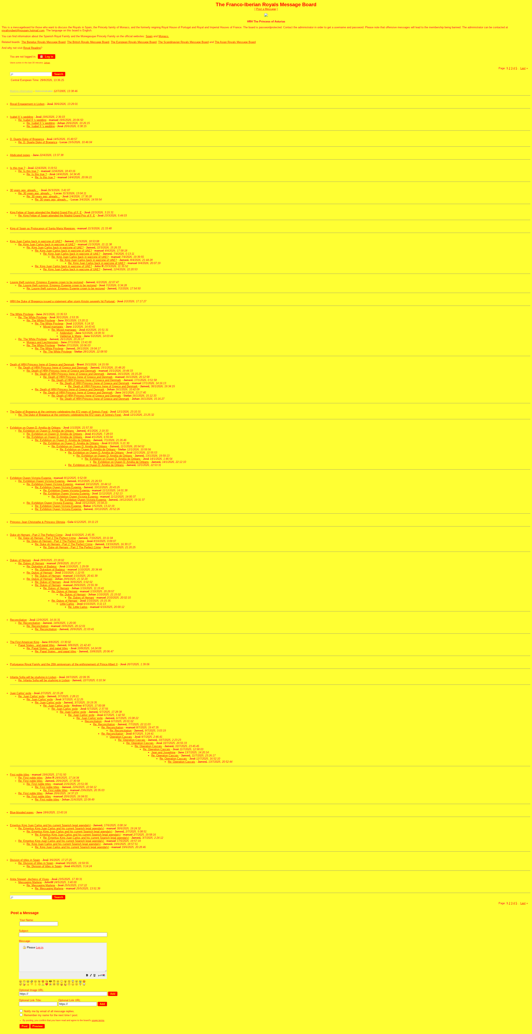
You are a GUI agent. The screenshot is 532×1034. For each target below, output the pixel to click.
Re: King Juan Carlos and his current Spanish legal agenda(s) (64, 844)
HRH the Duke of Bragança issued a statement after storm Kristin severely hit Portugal (62, 301)
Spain (149, 36)
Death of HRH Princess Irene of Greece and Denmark (42, 364)
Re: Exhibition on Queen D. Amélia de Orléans (46, 430)
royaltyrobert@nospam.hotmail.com (23, 30)
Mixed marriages (53, 326)
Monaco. (164, 36)
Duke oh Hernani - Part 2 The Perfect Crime (36, 534)
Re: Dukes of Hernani (31, 563)
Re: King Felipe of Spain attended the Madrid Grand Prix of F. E (56, 215)
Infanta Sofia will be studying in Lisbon (33, 677)
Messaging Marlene (30, 882)
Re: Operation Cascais (131, 739)
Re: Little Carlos (77, 607)
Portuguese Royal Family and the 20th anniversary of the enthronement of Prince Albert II (64, 664)
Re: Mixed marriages (64, 329)
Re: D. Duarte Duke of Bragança (37, 142)
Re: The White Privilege (32, 317)
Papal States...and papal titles (36, 645)
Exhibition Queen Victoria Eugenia (31, 478)
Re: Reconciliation (29, 623)
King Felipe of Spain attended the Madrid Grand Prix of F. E (46, 212)
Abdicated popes (20, 155)
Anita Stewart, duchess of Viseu (29, 879)
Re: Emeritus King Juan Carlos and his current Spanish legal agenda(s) (61, 828)
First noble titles (19, 774)
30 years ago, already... (24, 190)
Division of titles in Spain (25, 860)
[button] (87, 976)
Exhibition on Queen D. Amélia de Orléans (35, 427)
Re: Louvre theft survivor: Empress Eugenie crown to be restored (57, 285)
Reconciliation (18, 619)
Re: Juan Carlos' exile (31, 696)
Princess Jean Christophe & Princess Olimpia (37, 522)
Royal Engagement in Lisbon (27, 104)
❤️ (46, 984)
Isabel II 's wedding (21, 116)
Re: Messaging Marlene (41, 885)
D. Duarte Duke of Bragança (27, 139)
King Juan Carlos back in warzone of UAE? (36, 241)
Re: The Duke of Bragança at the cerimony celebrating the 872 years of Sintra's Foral (70, 414)
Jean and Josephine (163, 752)
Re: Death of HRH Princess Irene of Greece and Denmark (53, 367)
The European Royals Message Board (133, 42)
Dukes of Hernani (20, 560)
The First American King (24, 642)
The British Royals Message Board (88, 42)
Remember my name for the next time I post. (50, 1015)
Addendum (66, 332)
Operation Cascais (121, 736)
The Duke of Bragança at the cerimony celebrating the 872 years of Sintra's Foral (59, 411)
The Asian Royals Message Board (235, 42)
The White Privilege (21, 314)
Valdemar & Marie (70, 336)
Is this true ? (17, 168)
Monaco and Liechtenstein (42, 342)
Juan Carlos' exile (20, 693)
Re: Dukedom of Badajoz (42, 566)
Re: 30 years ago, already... (35, 193)
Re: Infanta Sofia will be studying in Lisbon (44, 680)
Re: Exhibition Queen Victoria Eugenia (41, 481)
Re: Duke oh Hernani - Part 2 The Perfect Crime (47, 538)
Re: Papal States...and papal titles (47, 648)
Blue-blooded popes (22, 812)
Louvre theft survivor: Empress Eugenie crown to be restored (46, 282)
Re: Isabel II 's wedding (32, 120)
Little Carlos (67, 603)
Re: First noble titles (30, 777)
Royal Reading (32, 47)
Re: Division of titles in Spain (35, 863)
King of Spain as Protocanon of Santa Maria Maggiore (43, 228)
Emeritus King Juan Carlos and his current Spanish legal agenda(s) (50, 825)
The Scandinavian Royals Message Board (183, 42)
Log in (48, 56)
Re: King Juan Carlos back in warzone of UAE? (46, 244)
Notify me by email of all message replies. (49, 1011)
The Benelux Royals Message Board (43, 42)
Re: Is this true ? (28, 171)
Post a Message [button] (266, 9)
